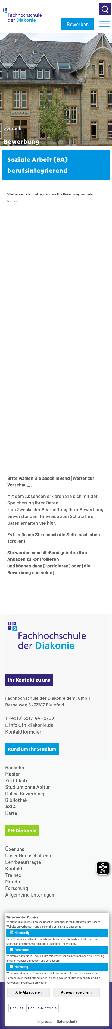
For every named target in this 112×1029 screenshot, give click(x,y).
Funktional (21, 950)
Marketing (21, 967)
